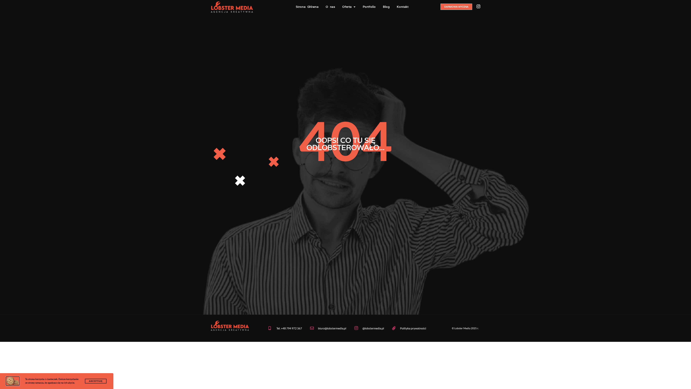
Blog (386, 7)
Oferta (347, 7)
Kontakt (402, 7)
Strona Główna (307, 7)
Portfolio (369, 7)
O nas (330, 7)
